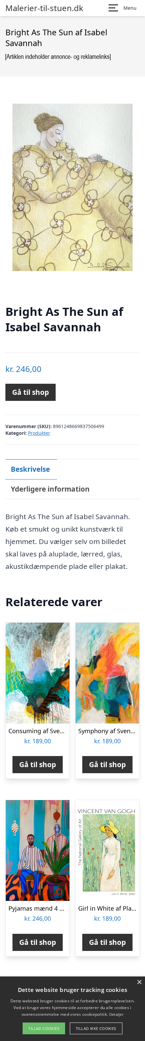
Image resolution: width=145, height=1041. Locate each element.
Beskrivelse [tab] (30, 469)
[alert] (72, 1008)
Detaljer (116, 1014)
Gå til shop (30, 392)
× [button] (139, 982)
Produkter (39, 433)
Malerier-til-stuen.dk (44, 8)
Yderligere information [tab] (50, 489)
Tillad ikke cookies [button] (96, 1028)
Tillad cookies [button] (43, 1028)
